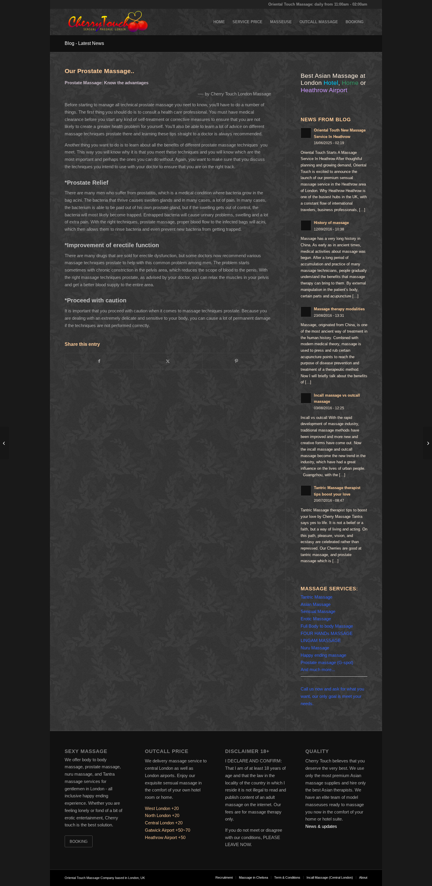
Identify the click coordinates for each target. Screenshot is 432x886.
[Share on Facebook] (99, 361)
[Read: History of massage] (306, 225)
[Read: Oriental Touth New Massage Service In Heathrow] (306, 133)
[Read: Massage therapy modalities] (306, 311)
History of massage (331, 222)
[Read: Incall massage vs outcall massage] (306, 398)
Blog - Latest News (84, 43)
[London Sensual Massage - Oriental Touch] (107, 22)
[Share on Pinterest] (236, 361)
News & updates (321, 826)
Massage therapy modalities (339, 309)
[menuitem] (219, 22)
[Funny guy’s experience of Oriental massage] (4, 443)
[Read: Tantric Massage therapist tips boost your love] (306, 490)
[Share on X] (168, 361)
